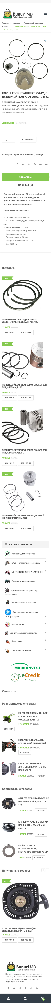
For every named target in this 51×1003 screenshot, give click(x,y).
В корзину (29, 140)
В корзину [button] (9, 332)
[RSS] (37, 988)
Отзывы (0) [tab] (25, 185)
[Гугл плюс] (25, 988)
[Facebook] (8, 988)
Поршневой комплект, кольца (28, 154)
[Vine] (20, 988)
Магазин (16, 23)
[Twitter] (14, 988)
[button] (46, 41)
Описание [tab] (25, 177)
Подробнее (26, 332)
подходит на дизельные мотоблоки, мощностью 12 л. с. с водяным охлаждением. (24, 200)
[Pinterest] (31, 988)
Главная (5, 23)
